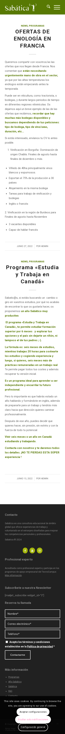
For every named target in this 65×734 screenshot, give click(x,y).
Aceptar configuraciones (33, 712)
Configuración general (33, 727)
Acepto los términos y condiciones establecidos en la (30, 644)
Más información (13, 575)
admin (44, 246)
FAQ (10, 691)
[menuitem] (46, 7)
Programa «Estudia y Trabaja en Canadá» (32, 274)
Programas (36, 25)
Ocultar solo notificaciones (33, 719)
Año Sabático (14, 681)
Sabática (12, 686)
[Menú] (55, 7)
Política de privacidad (40, 646)
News (24, 25)
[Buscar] (46, 7)
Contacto (13, 696)
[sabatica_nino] (27, 7)
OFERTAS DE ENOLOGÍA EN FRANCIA (32, 38)
